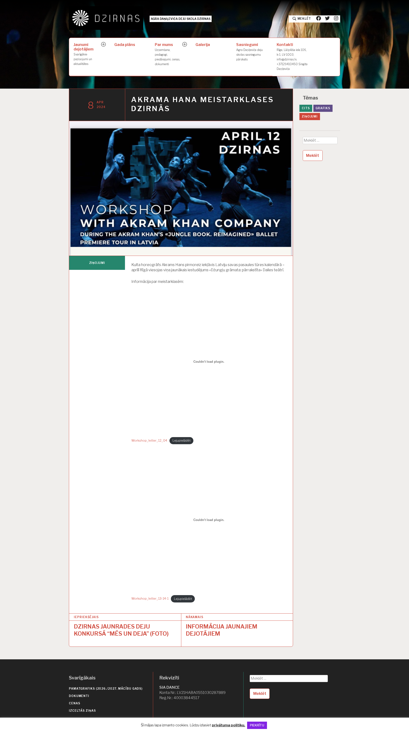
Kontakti (292, 56)
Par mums (167, 54)
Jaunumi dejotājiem (83, 54)
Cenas (74, 703)
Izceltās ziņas (82, 710)
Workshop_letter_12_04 (149, 440)
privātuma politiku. (228, 725)
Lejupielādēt (182, 440)
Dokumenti (79, 696)
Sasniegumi (249, 51)
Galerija (203, 44)
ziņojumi (97, 263)
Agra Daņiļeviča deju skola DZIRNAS (180, 19)
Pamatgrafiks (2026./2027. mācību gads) (105, 688)
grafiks (323, 108)
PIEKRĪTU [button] (257, 725)
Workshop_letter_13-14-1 (150, 599)
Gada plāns (124, 44)
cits (306, 108)
